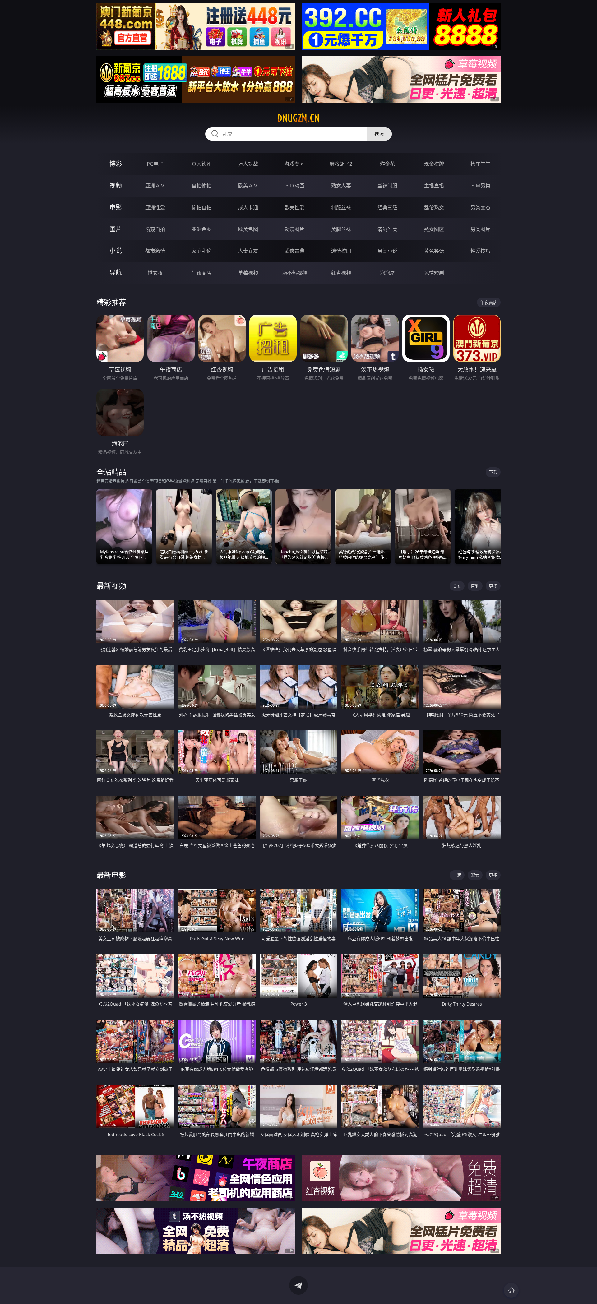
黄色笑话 (434, 250)
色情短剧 (434, 272)
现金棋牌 (434, 163)
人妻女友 (248, 250)
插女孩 (155, 272)
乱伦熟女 (434, 207)
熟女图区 (434, 229)
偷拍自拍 (201, 207)
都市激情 (155, 250)
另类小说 (387, 250)
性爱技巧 (480, 250)
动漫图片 (294, 229)
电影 (115, 207)
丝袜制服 (387, 185)
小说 (115, 251)
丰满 (457, 875)
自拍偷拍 (201, 185)
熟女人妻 (341, 185)
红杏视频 (341, 272)
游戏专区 (294, 163)
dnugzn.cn (298, 118)
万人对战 (248, 163)
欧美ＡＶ (248, 185)
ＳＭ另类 (480, 185)
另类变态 (480, 207)
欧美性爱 (294, 207)
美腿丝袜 (341, 229)
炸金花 (387, 163)
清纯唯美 (387, 229)
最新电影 (111, 875)
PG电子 (155, 163)
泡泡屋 (387, 272)
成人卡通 (248, 207)
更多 (493, 586)
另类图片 (480, 229)
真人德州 (201, 163)
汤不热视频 (294, 272)
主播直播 (434, 185)
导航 (115, 272)
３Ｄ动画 (294, 185)
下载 (493, 472)
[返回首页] (511, 1290)
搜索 (379, 134)
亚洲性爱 (155, 207)
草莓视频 (248, 272)
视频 (115, 185)
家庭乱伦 (201, 250)
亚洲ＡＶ (155, 185)
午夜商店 (201, 272)
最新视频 (111, 585)
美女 (457, 586)
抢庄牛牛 (480, 163)
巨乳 (475, 586)
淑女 (475, 875)
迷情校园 (341, 250)
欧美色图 (248, 229)
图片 (115, 229)
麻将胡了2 (341, 163)
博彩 (115, 164)
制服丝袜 (341, 207)
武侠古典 (294, 250)
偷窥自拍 (155, 229)
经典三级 (387, 207)
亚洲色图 (201, 229)
